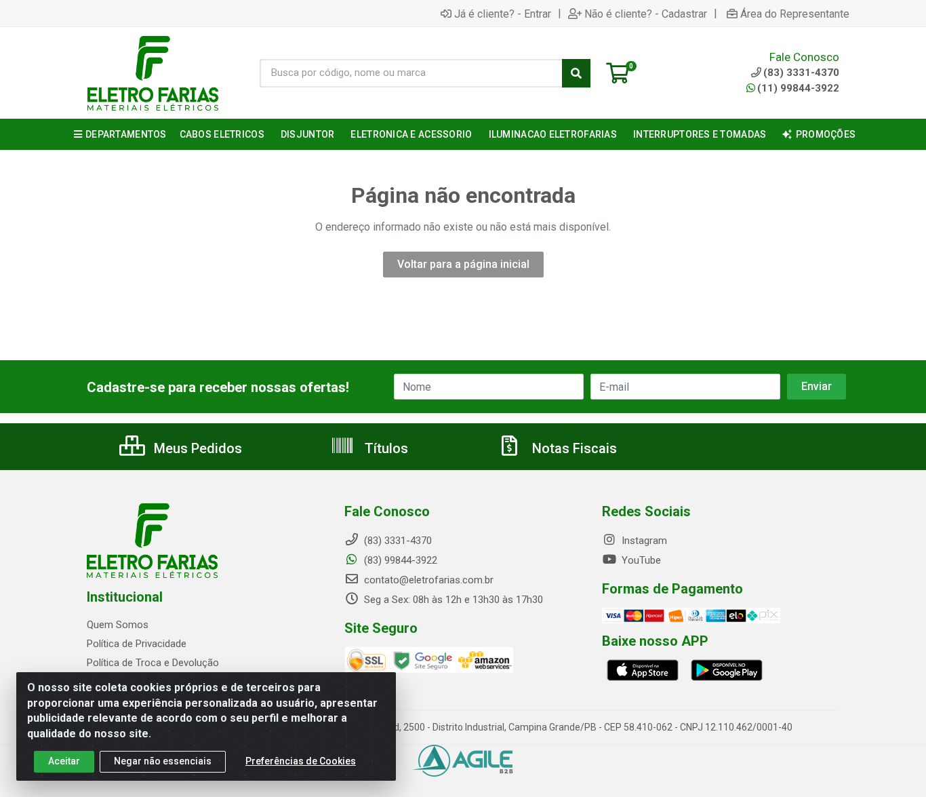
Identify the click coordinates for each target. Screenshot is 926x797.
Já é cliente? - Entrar (502, 13)
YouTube (640, 560)
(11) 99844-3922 (798, 88)
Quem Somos (117, 625)
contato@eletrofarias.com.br (427, 580)
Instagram (643, 540)
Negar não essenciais (163, 761)
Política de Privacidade (136, 644)
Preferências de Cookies (300, 761)
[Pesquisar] (576, 73)
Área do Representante (794, 13)
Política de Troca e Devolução (153, 663)
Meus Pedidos (196, 448)
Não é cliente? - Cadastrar (645, 13)
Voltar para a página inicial (463, 264)
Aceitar (64, 761)
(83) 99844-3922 (399, 560)
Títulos (384, 448)
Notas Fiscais (573, 448)
